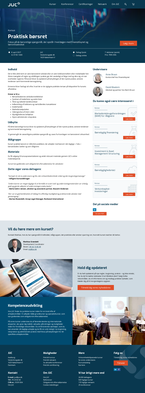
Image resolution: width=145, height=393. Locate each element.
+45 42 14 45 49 (35, 247)
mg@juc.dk (32, 249)
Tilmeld (121, 363)
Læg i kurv (128, 43)
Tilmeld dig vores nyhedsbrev (96, 287)
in (115, 369)
